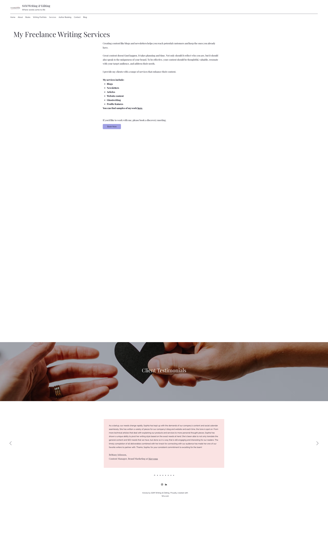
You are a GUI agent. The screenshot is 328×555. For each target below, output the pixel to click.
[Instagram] (162, 484)
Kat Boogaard (116, 454)
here (139, 108)
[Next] (317, 443)
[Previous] (11, 443)
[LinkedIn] (166, 484)
